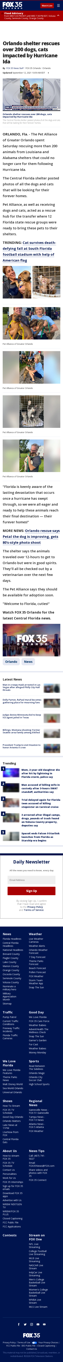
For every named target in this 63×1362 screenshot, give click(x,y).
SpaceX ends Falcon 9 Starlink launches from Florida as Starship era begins (40, 837)
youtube (38, 1324)
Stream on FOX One (37, 1237)
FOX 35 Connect (38, 1180)
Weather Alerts (37, 945)
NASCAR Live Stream (36, 1267)
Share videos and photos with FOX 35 (38, 1172)
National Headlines (13, 950)
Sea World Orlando (13, 1088)
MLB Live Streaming (34, 1260)
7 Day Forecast (37, 957)
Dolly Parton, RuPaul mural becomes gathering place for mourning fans (22, 701)
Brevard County (11, 954)
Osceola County (11, 974)
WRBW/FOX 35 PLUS (11, 1213)
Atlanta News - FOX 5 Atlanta (37, 1125)
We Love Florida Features (11, 1071)
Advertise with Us (12, 1200)
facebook (19, 1324)
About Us (10, 1151)
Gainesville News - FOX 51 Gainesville (39, 1111)
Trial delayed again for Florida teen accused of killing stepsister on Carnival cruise (41, 803)
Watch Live (47, 6)
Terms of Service (34, 910)
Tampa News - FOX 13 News (37, 1118)
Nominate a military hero (9, 988)
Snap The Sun (36, 987)
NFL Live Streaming (34, 1245)
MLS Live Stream (38, 1306)
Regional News (35, 1103)
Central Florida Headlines (10, 944)
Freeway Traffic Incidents (11, 1030)
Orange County (11, 970)
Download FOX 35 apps (13, 1194)
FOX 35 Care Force (39, 1021)
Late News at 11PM (10, 1126)
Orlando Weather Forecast (38, 951)
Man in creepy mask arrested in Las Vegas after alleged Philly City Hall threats (21, 687)
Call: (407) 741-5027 (37, 1157)
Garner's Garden (38, 1040)
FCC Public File (10, 1222)
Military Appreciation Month (9, 996)
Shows (7, 1101)
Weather (35, 934)
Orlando (47, 68)
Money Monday (37, 1052)
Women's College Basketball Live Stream (38, 1292)
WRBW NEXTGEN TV (12, 1206)
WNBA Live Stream (35, 1301)
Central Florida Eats (10, 1141)
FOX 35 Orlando (33, 68)
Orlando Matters (12, 1121)
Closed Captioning (12, 1218)
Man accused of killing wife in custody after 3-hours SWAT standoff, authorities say (41, 788)
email (44, 1324)
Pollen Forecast (37, 972)
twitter (25, 1324)
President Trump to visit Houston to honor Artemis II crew (21, 746)
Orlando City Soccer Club (35, 1078)
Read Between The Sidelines (37, 1067)
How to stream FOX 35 (11, 1157)
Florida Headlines (12, 938)
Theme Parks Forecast (36, 962)
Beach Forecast (37, 968)
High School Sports (39, 1084)
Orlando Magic (37, 1073)
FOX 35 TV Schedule (8, 1111)
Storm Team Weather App (36, 982)
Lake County (9, 962)
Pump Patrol (9, 1017)
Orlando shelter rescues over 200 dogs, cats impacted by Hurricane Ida (27, 115)
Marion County (11, 966)
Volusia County (11, 982)
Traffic (8, 1012)
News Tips (36, 1151)
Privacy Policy (35, 907)
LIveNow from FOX (10, 1133)
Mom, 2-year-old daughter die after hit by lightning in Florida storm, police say (41, 773)
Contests (9, 1235)
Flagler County (10, 958)
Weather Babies (37, 1025)
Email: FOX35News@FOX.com (41, 1164)
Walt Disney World (13, 1084)
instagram (31, 1324)
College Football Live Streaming (38, 1253)
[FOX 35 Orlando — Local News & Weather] (12, 5)
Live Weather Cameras (36, 940)
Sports (34, 1061)
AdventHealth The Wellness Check (38, 1031)
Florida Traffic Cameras (10, 1037)
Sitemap (7, 1003)
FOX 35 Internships (13, 1182)
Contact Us (9, 1169)
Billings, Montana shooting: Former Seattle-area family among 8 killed (21, 731)
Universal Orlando (12, 1092)
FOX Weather (36, 976)
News (28, 662)
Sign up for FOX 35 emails (13, 1187)
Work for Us (9, 1178)
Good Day (36, 1012)
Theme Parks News (10, 1078)
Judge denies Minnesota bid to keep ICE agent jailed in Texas (22, 716)
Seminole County (12, 978)
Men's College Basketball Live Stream (37, 1282)
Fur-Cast (33, 1044)
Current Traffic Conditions (10, 1022)
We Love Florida (38, 1017)
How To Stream (11, 1105)
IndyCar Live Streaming (35, 1274)
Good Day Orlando (13, 1116)
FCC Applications (12, 1226)
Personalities (10, 1173)
